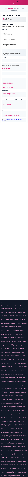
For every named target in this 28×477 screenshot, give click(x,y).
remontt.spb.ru (6, 428)
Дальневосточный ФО (17, 8)
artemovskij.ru (24, 424)
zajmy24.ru (22, 334)
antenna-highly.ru (18, 330)
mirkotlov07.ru (13, 454)
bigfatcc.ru (2, 316)
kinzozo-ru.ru (2, 389)
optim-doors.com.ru (3, 440)
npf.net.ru (2, 406)
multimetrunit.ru (19, 431)
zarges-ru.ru (24, 381)
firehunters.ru (23, 319)
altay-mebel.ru (23, 447)
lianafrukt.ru (19, 457)
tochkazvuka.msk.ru (24, 417)
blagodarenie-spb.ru (18, 334)
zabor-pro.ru (2, 436)
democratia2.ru (15, 446)
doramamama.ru (10, 374)
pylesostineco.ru (10, 424)
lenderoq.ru (15, 417)
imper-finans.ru (13, 435)
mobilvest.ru (11, 413)
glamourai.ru (20, 435)
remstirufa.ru (2, 374)
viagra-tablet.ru (23, 349)
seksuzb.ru (9, 344)
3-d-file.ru (2, 323)
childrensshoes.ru (8, 450)
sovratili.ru (24, 312)
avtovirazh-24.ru (25, 461)
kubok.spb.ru (9, 410)
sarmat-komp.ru (22, 384)
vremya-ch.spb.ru (17, 440)
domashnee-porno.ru (11, 370)
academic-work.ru (7, 457)
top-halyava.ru (15, 322)
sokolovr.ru (7, 378)
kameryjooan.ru (20, 424)
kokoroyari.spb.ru (3, 417)
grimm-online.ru (14, 469)
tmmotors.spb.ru (15, 432)
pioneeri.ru (26, 384)
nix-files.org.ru (7, 402)
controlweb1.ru (20, 388)
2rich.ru (5, 315)
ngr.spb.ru (16, 396)
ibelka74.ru (2, 475)
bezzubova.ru (7, 418)
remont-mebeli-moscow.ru (15, 373)
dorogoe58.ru (9, 436)
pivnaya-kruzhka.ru (3, 377)
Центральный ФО (9, 6)
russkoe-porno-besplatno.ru (20, 367)
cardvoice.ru (8, 363)
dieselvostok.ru (25, 396)
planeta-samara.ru (5, 360)
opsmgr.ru (19, 323)
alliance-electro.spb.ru (12, 388)
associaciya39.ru (21, 389)
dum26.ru (22, 442)
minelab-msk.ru (24, 333)
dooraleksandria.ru (13, 330)
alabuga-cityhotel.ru (3, 309)
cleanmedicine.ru (10, 366)
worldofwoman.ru (20, 374)
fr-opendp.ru (6, 443)
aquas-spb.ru (24, 458)
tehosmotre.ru (2, 326)
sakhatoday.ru (11, 402)
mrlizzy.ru (12, 450)
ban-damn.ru (13, 349)
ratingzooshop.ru (17, 425)
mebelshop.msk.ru (19, 413)
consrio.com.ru (6, 392)
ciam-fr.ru (23, 305)
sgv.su (22, 399)
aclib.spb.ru (6, 453)
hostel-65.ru (7, 315)
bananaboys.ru (12, 457)
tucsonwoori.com (3, 458)
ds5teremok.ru (2, 453)
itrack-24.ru (10, 308)
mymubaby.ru (7, 396)
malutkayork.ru (6, 399)
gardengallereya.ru (3, 429)
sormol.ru (2, 315)
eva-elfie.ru (16, 370)
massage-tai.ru (19, 378)
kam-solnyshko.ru (10, 443)
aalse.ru (2, 355)
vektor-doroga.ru (23, 316)
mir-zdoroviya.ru (19, 421)
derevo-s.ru (6, 465)
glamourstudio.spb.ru (15, 468)
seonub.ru (23, 378)
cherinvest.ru (12, 400)
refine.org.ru (25, 465)
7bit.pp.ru (5, 406)
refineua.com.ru (14, 447)
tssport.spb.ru (8, 439)
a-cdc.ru (21, 309)
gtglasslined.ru (2, 439)
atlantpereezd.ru (11, 309)
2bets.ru (5, 384)
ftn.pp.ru (5, 436)
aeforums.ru (7, 403)
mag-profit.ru (15, 453)
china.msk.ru (6, 469)
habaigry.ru (18, 403)
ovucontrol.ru (2, 367)
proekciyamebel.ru (8, 435)
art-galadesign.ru (16, 414)
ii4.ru (5, 439)
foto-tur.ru (19, 370)
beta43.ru (23, 457)
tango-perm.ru (15, 399)
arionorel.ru (2, 464)
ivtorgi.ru (25, 440)
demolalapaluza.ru (13, 377)
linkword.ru (10, 447)
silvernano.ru (16, 316)
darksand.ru (15, 333)
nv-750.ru (2, 359)
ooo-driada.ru (10, 421)
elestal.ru (19, 316)
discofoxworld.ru (3, 319)
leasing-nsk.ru (23, 453)
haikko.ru (22, 403)
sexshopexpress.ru (15, 308)
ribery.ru (6, 366)
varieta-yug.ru (6, 326)
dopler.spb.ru (2, 425)
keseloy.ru (5, 471)
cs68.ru (16, 341)
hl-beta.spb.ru (21, 395)
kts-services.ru (22, 327)
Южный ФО (23, 8)
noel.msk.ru (18, 458)
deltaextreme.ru (9, 454)
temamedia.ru (22, 454)
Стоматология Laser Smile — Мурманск (8, 83)
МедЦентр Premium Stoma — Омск (7, 82)
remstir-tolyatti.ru (22, 377)
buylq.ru (21, 458)
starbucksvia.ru (9, 316)
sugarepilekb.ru (3, 424)
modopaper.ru (12, 363)
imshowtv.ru (24, 429)
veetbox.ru (15, 305)
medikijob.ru (2, 428)
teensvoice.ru (2, 370)
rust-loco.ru (13, 395)
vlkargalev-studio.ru (11, 475)
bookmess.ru (6, 447)
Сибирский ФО (11, 8)
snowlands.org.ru (3, 450)
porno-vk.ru (20, 312)
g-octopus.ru (23, 355)
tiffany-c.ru (20, 414)
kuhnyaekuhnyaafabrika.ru (4, 345)
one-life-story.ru (11, 322)
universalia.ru (9, 373)
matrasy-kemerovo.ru (15, 360)
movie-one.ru (16, 355)
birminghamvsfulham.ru (16, 384)
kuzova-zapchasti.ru (18, 436)
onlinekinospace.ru (14, 381)
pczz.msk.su (10, 461)
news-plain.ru (5, 359)
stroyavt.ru (16, 388)
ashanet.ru (20, 360)
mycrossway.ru (18, 454)
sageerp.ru (23, 436)
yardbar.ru (10, 472)
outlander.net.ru (18, 469)
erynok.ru (10, 381)
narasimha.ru (16, 362)
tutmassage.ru (19, 385)
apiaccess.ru (21, 425)
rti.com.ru (7, 429)
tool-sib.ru (15, 431)
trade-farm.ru (24, 360)
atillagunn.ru (20, 326)
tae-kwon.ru (2, 392)
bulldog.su (10, 469)
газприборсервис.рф (10, 471)
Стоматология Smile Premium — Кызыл (8, 79)
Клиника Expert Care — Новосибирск (8, 105)
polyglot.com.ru (3, 421)
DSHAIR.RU (11, 432)
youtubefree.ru (20, 359)
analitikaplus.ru (18, 410)
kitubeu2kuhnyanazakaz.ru (14, 338)
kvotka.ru (6, 389)
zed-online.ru (22, 337)
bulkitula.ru (8, 320)
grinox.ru (6, 424)
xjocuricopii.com (20, 432)
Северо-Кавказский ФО (14, 10)
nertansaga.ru (9, 359)
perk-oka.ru (19, 355)
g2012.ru (9, 323)
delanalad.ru (13, 359)
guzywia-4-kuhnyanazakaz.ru (4, 341)
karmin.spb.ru (15, 471)
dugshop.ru (17, 395)
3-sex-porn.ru (10, 349)
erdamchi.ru (6, 374)
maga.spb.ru (22, 469)
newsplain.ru (4, 363)
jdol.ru (4, 378)
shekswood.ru (19, 471)
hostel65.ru (14, 319)
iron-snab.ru (9, 389)
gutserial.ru (14, 465)
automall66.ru (2, 472)
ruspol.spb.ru (2, 443)
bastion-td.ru (2, 414)
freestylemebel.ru (23, 472)
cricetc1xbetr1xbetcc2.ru (12, 326)
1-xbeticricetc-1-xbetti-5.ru (19, 320)
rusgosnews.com (20, 396)
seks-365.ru (25, 366)
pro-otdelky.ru (5, 312)
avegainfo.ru (13, 392)
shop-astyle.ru (2, 465)
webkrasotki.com (8, 400)
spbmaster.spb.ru (25, 468)
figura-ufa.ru (18, 475)
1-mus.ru (6, 349)
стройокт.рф (2, 461)
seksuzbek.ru (13, 312)
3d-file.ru (24, 326)
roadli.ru (2, 360)
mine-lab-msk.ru (23, 330)
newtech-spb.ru (11, 378)
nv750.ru (25, 362)
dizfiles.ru (16, 359)
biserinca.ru (14, 429)
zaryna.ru (2, 373)
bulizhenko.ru (20, 450)
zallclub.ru (10, 403)
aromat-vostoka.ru (3, 413)
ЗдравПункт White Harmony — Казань (8, 87)
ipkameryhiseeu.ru (18, 442)
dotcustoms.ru (2, 362)
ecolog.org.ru (23, 385)
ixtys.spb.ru (7, 468)
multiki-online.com (3, 400)
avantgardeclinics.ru (13, 458)
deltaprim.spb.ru (11, 399)
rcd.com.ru (2, 454)
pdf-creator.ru (2, 402)
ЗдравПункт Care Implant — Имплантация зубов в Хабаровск (11, 114)
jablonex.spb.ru (3, 447)
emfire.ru (2, 312)
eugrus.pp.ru (16, 389)
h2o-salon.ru (2, 399)
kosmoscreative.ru (7, 414)
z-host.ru (9, 338)
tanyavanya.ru (18, 377)
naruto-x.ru (10, 356)
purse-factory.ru (18, 349)
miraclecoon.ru (7, 319)
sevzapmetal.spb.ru (21, 443)
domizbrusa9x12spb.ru (8, 362)
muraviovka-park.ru (15, 374)
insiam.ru (10, 392)
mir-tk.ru (10, 341)
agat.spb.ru (24, 407)
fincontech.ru (6, 333)
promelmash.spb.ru (3, 468)
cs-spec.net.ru (18, 447)
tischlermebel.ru (24, 471)
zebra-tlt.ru (2, 381)
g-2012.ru (25, 323)
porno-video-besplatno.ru (20, 366)
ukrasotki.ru (9, 312)
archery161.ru (17, 392)
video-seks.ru (25, 341)
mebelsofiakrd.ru (16, 450)
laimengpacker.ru (13, 436)
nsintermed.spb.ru (20, 461)
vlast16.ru (24, 392)
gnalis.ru (5, 320)
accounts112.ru (19, 322)
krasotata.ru (7, 305)
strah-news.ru (2, 308)
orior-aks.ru (14, 418)
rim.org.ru (16, 435)
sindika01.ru (2, 348)
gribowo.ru (2, 320)
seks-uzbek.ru (17, 312)
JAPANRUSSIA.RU (3, 435)
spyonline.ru (22, 410)
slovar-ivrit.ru (14, 366)
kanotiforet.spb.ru (14, 385)
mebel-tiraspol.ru (16, 464)
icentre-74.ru (19, 453)
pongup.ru (11, 319)
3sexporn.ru (9, 333)
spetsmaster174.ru (13, 442)
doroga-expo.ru (3, 366)
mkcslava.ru (2, 384)
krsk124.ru (6, 410)
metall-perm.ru (9, 425)
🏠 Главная (4, 6)
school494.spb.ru (3, 396)
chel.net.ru (10, 395)
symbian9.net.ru (7, 432)
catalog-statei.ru (5, 442)
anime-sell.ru (2, 471)
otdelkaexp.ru (8, 413)
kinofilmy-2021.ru (8, 377)
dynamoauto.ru (18, 418)
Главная (2, 3)
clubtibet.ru (10, 418)
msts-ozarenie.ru (15, 424)
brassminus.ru (24, 435)
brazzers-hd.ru (6, 338)
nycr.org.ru (10, 440)
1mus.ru (13, 333)
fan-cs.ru (25, 431)
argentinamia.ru (9, 355)
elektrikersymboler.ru (16, 402)
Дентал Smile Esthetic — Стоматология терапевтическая (10, 94)
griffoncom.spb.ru (8, 407)
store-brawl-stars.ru (17, 327)
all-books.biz (20, 464)
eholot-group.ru (3, 446)
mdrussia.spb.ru (18, 465)
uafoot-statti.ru (9, 327)
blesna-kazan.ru (8, 417)
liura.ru (17, 319)
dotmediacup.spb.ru (10, 464)
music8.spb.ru (2, 410)
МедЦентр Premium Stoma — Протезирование (9, 93)
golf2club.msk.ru (3, 403)
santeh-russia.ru (3, 432)
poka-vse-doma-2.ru (24, 322)
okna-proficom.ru (6, 381)
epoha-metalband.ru (12, 396)
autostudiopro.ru (20, 308)
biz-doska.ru (22, 370)
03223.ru (2, 305)
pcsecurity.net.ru (11, 431)
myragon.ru (15, 428)
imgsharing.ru (6, 370)
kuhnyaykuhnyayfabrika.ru (11, 345)
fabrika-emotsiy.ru (13, 407)
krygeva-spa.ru (7, 395)
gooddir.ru (19, 399)
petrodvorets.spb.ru (14, 461)
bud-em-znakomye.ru (16, 309)
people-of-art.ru (3, 418)
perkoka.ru (12, 355)
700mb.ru (15, 475)
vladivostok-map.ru (20, 341)
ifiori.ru (1, 442)
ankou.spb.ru (21, 400)
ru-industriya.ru (14, 367)
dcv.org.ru (9, 442)
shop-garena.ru (25, 320)
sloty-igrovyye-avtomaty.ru (8, 367)
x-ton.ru (2, 363)
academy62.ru (22, 428)
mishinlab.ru (20, 315)
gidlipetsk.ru (6, 421)
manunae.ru (16, 363)
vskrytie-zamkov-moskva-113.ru (12, 337)
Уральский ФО (5, 8)
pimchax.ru (2, 338)
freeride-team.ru (7, 308)
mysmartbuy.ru (10, 360)
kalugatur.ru (8, 406)
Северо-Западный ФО (16, 6)
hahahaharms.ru (6, 323)
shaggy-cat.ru (15, 323)
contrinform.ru (10, 465)
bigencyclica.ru (21, 392)
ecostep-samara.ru (24, 414)
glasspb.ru (20, 319)
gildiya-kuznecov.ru (23, 406)
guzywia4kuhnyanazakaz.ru (15, 344)
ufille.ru (4, 305)
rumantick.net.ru (24, 450)
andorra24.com (13, 439)
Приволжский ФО (23, 6)
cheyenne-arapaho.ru (16, 443)
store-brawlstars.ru (8, 330)
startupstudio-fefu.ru (20, 381)
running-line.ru (2, 395)
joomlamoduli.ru (3, 457)
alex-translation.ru (8, 458)
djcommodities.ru (21, 362)
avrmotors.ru (11, 414)
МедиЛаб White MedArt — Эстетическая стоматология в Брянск (11, 115)
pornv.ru (7, 309)
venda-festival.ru (3, 330)
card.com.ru (14, 406)
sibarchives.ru (2, 356)
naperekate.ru (20, 338)
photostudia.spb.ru (11, 428)
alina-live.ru (22, 475)
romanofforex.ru (14, 410)
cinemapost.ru (19, 305)
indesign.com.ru (19, 472)
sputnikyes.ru (21, 402)
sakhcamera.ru (7, 388)
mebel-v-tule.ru (3, 431)
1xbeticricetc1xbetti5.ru (4, 327)
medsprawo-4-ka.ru (9, 334)
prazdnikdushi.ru (12, 305)
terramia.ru (18, 428)
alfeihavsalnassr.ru (23, 363)
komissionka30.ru (10, 453)
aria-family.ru (24, 359)
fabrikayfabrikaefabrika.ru (4, 337)
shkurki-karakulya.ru (9, 385)
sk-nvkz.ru (6, 446)
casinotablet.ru (5, 373)
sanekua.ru (16, 457)
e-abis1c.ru (13, 327)
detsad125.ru (14, 421)
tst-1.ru (12, 323)
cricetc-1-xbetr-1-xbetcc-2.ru (4, 322)
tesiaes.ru (11, 406)
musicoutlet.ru (2, 469)
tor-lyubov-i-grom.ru (19, 356)
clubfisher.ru (24, 373)
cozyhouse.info (6, 475)
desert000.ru (21, 440)
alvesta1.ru (24, 400)
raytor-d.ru (17, 326)
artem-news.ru (11, 429)
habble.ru (5, 316)
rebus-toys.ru (19, 333)
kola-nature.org (20, 468)
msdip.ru (2, 378)
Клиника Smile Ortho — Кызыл (7, 104)
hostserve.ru (11, 315)
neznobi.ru (24, 315)
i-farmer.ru (18, 446)
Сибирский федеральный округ (7, 3)
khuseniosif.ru (6, 464)
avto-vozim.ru (2, 388)
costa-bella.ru (13, 389)
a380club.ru (4, 355)
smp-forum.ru (24, 413)
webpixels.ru (6, 461)
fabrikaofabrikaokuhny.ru (22, 344)
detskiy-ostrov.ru (17, 400)
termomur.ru (20, 373)
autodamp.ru (13, 362)
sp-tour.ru (22, 431)
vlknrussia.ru (13, 341)
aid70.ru (6, 425)
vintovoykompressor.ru (10, 384)
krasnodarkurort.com (19, 429)
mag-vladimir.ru (7, 472)
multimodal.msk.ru (14, 403)
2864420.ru (13, 334)
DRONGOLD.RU (10, 446)
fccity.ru (11, 468)
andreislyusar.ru (7, 356)
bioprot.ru (5, 454)
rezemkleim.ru (15, 378)
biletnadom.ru (18, 337)
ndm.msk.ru (12, 425)
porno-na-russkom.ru (16, 315)
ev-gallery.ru (22, 323)
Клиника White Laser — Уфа (6, 84)
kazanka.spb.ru (19, 406)
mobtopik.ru (6, 431)
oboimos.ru (21, 439)
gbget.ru (19, 363)
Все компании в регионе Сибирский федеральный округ (11, 119)
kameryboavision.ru (3, 407)
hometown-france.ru (12, 320)
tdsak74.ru (24, 388)
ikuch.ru (7, 440)
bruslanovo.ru (23, 421)
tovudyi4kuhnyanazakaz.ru (4, 344)
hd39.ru (26, 453)
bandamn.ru (2, 333)
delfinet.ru (12, 316)
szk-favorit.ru (22, 418)
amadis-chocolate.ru (3, 385)
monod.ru (22, 465)
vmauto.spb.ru (24, 464)
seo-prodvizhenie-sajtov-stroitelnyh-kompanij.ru (18, 352)
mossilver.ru (11, 417)
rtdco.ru (10, 352)
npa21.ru (13, 440)
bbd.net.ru (15, 413)
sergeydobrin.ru (19, 417)
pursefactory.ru (15, 356)
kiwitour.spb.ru (14, 472)
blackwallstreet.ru (17, 439)
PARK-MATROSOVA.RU (19, 407)
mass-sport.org (23, 446)
